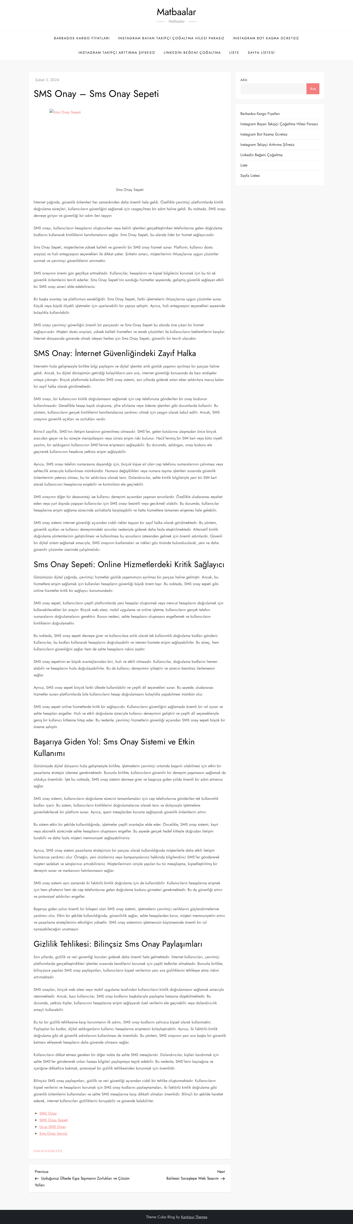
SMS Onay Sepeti (53, 1120)
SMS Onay (48, 1113)
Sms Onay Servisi (53, 1133)
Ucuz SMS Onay (52, 1126)
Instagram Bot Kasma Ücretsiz (266, 38)
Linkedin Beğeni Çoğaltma (192, 52)
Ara (243, 79)
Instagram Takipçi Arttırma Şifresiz (117, 52)
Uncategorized (48, 1151)
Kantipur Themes (194, 1217)
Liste (234, 52)
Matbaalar (176, 12)
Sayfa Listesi (261, 52)
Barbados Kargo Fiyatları (82, 38)
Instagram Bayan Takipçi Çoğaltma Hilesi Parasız (171, 38)
